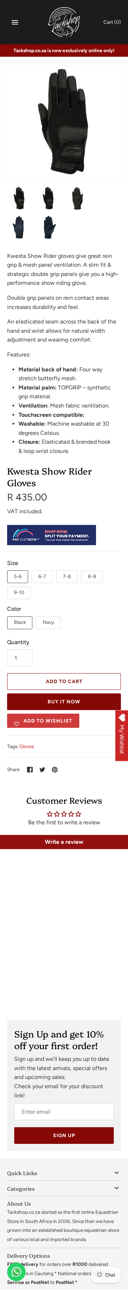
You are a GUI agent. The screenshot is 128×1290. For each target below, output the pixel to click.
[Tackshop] (64, 22)
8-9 (92, 577)
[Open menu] (15, 22)
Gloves (26, 746)
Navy (48, 622)
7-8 (67, 577)
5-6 (18, 577)
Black (20, 622)
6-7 (42, 577)
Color (14, 608)
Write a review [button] (64, 841)
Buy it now (64, 702)
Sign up (64, 1136)
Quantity (18, 642)
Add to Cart (64, 682)
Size (12, 563)
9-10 (19, 592)
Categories (20, 1188)
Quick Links (22, 1172)
